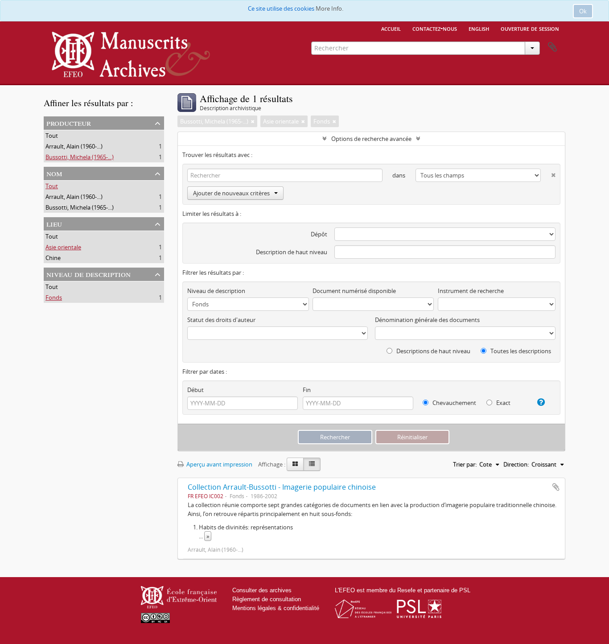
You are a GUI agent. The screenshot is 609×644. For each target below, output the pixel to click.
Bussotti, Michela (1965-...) (79, 157)
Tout (51, 136)
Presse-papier (552, 47)
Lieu (54, 223)
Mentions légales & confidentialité (275, 608)
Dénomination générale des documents (427, 320)
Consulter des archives (262, 590)
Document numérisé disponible (354, 291)
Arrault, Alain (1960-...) (74, 146)
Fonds (53, 297)
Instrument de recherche (471, 291)
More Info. (329, 8)
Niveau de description (88, 274)
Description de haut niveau (291, 252)
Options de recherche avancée (371, 139)
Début (195, 390)
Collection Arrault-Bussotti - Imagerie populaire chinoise (282, 487)
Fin (307, 390)
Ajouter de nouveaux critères (231, 193)
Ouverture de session (530, 28)
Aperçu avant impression (218, 464)
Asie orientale (63, 247)
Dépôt (319, 234)
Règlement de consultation (266, 599)
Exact (502, 403)
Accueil (391, 28)
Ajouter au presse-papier (555, 487)
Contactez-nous (434, 28)
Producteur (68, 122)
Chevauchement (453, 403)
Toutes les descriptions (520, 351)
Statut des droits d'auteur (221, 320)
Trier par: (465, 464)
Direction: (516, 464)
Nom (54, 173)
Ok (583, 11)
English (479, 28)
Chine (53, 258)
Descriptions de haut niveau (432, 351)
